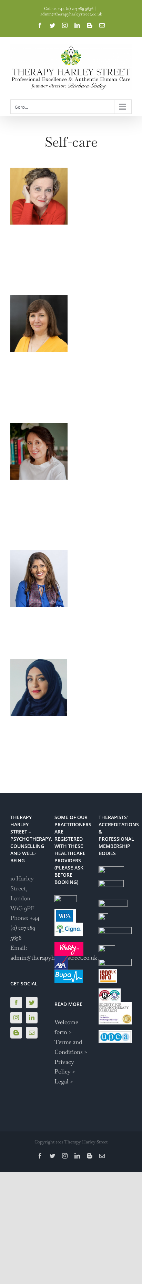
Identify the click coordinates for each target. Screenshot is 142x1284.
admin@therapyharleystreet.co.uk (71, 14)
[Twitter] (32, 1002)
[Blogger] (16, 1033)
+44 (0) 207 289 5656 (24, 927)
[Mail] (32, 1033)
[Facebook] (16, 1002)
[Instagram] (16, 1017)
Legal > (63, 1081)
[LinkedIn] (32, 1017)
